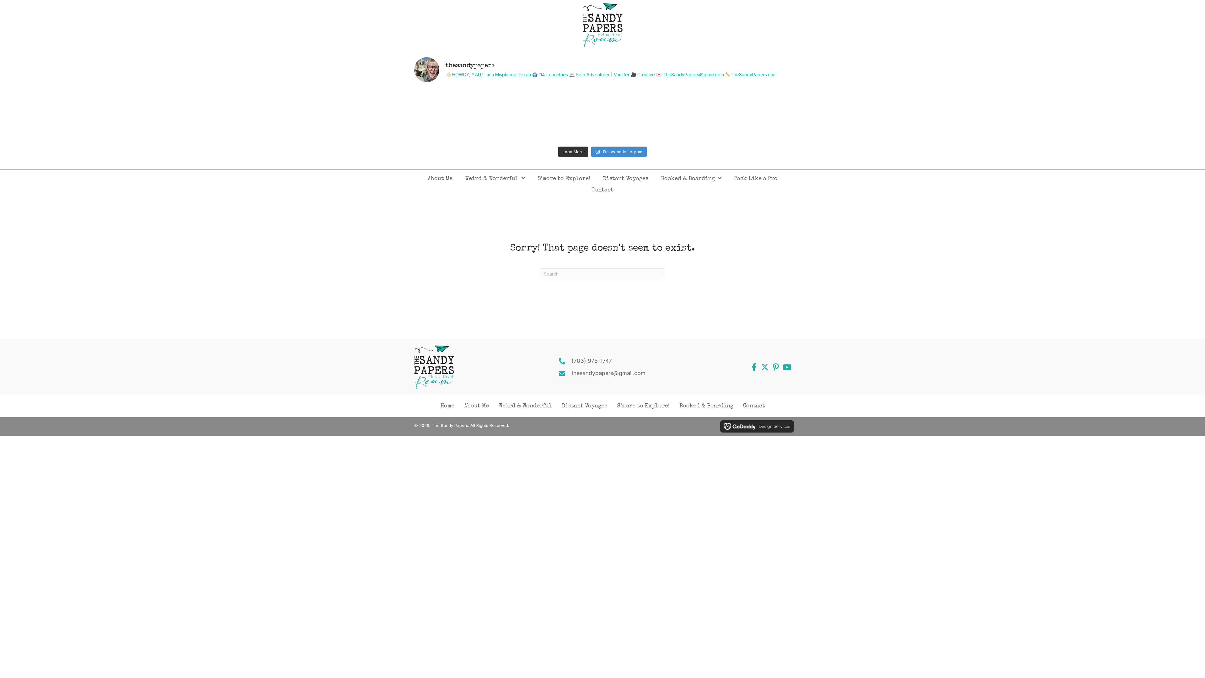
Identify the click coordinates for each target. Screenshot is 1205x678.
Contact (754, 406)
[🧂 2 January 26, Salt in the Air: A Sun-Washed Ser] (650, 115)
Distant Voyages (584, 406)
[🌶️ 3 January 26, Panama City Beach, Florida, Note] (555, 115)
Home (447, 406)
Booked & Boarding (706, 406)
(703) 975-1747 (591, 361)
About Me (476, 406)
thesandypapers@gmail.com (608, 373)
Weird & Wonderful (525, 406)
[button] (754, 367)
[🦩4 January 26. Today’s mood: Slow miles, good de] (460, 115)
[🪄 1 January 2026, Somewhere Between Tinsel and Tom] (745, 115)
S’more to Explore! (643, 406)
